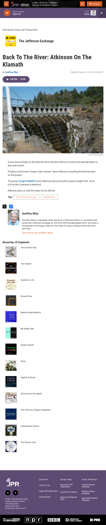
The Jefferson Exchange (36, 41)
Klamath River (49, 197)
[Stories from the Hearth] (11, 397)
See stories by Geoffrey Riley (37, 232)
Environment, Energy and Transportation (20, 29)
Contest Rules (44, 497)
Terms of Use (44, 485)
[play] (7, 12)
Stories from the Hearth (31, 393)
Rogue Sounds (27, 345)
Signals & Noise (28, 377)
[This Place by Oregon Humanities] (11, 414)
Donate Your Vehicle (68, 492)
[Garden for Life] (11, 284)
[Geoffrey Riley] (13, 217)
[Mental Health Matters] (11, 316)
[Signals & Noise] (11, 381)
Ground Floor (26, 296)
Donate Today (66, 480)
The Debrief (26, 264)
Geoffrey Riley (11, 72)
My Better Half (27, 328)
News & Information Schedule (90, 499)
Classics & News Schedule (88, 486)
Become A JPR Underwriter (66, 486)
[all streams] (102, 13)
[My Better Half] (11, 332)
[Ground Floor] (11, 300)
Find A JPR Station (89, 480)
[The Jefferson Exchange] (10, 41)
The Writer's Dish (28, 442)
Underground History (30, 426)
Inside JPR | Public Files (48, 491)
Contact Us (43, 480)
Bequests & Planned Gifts (68, 498)
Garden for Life (27, 280)
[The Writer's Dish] (11, 446)
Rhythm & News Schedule (88, 492)
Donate (96, 4)
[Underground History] (11, 430)
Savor (23, 361)
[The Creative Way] (11, 251)
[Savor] (11, 365)
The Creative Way (28, 247)
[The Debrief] (11, 268)
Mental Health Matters (31, 312)
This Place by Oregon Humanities (36, 410)
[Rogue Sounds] (11, 349)
